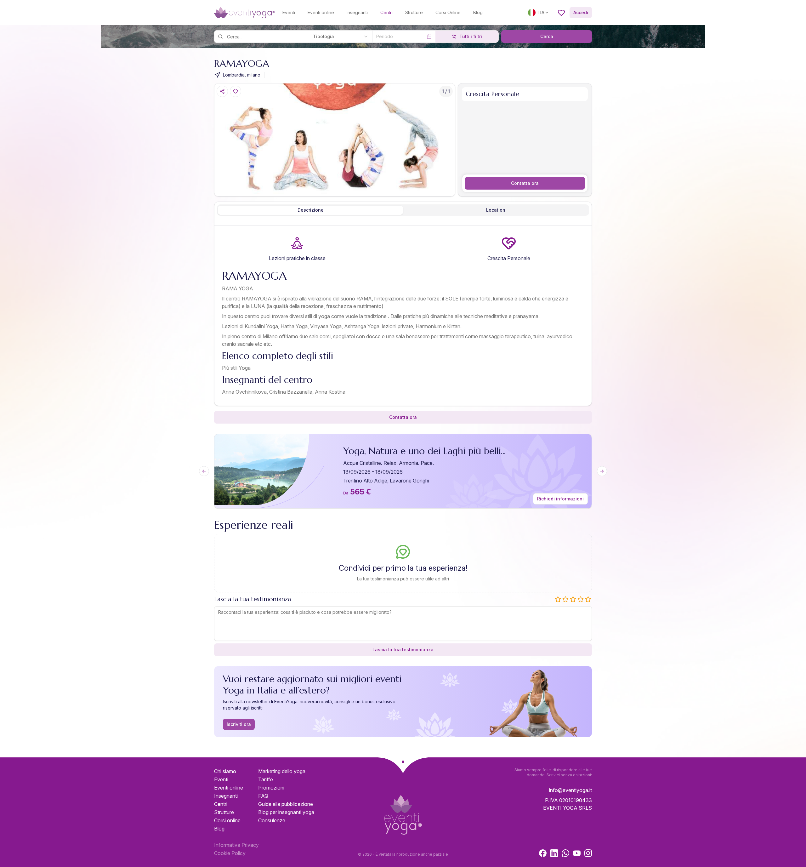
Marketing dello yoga (281, 771)
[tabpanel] (403, 317)
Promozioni (271, 787)
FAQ (263, 796)
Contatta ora (525, 183)
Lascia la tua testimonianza (403, 649)
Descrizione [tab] (311, 210)
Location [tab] (495, 210)
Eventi (288, 12)
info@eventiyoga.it (570, 790)
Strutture (414, 12)
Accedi (580, 12)
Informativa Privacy (236, 845)
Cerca (546, 36)
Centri (386, 12)
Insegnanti (357, 12)
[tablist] (403, 210)
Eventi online (321, 12)
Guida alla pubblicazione (285, 804)
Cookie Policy (230, 853)
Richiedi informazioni (560, 498)
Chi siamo (225, 771)
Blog (478, 12)
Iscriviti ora (239, 724)
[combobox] (340, 36)
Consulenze (271, 820)
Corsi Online (448, 12)
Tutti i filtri (470, 36)
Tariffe (265, 779)
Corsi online (227, 820)
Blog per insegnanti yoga (286, 812)
